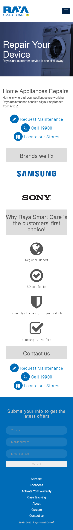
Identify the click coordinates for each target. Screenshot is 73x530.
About (36, 503)
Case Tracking (36, 497)
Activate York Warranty (36, 491)
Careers (36, 509)
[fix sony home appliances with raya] (36, 197)
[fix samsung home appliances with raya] (36, 173)
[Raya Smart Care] (16, 11)
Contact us (36, 515)
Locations (36, 485)
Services (36, 479)
